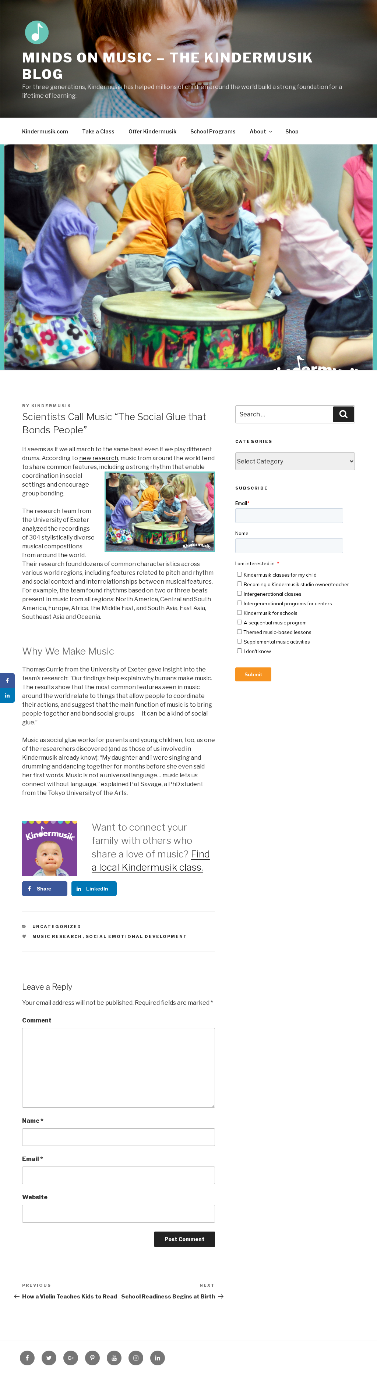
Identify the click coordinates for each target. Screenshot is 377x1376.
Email (32, 1158)
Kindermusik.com (45, 131)
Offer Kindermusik (152, 131)
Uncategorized (57, 926)
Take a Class (98, 131)
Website (34, 1197)
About (258, 131)
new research (98, 458)
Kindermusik (51, 405)
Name (32, 1120)
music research (57, 936)
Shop (292, 131)
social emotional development (137, 936)
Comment (37, 1020)
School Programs (213, 131)
